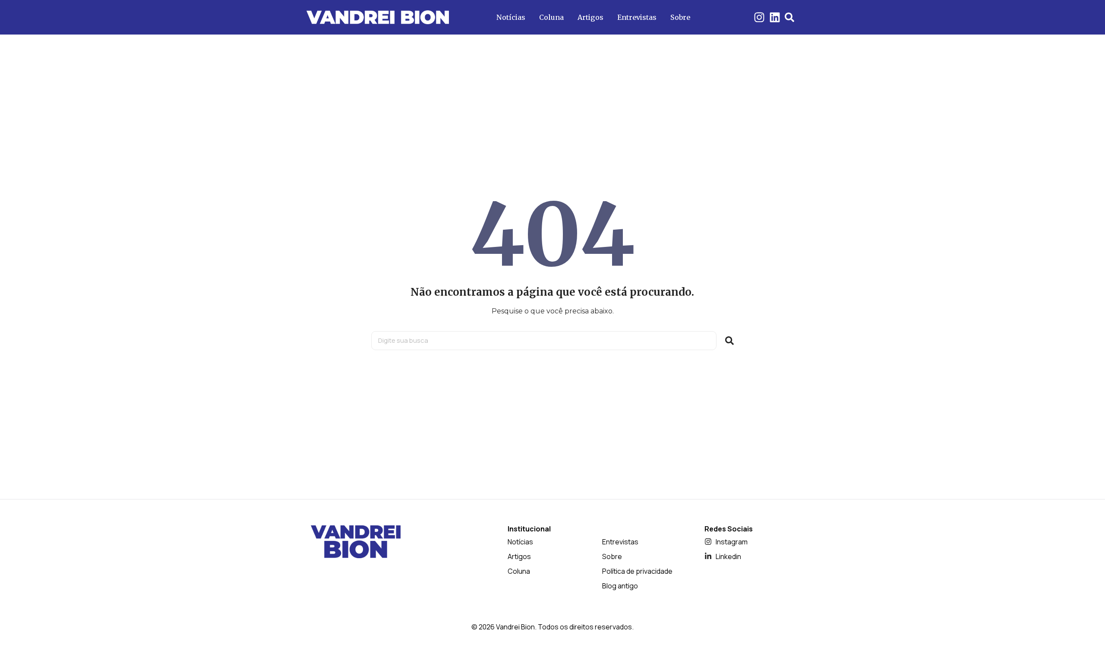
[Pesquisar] (729, 340)
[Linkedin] (774, 17)
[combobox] (544, 340)
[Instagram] (759, 17)
